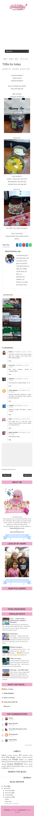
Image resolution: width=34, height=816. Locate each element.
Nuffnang (4, 761)
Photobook (10, 761)
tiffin (28, 69)
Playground (24, 761)
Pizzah (11, 352)
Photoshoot (17, 761)
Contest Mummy (27, 757)
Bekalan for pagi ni (16, 647)
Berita (3, 757)
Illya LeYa (12, 365)
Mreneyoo (7, 706)
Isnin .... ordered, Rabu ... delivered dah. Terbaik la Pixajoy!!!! (18, 620)
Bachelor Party (27, 755)
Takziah (4, 764)
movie (9, 766)
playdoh (26, 766)
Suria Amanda (13, 390)
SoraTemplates (14, 810)
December (8, 790)
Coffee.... (7, 799)
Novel (30, 760)
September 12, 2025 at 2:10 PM (22, 352)
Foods (23, 69)
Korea (21, 760)
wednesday (12, 768)
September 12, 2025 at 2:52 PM (21, 419)
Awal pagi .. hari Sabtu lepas (19, 670)
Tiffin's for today (15, 658)
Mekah (25, 759)
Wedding (10, 764)
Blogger (12, 757)
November (8, 792)
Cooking (4, 760)
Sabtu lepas (8, 801)
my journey (16, 766)
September (8, 797)
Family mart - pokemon (12, 803)
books (30, 764)
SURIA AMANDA (9, 693)
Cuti (9, 760)
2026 (5, 786)
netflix (22, 766)
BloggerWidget (28, 745)
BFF (20, 755)
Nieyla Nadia (13, 739)
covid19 (4, 766)
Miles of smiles (8, 689)
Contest (19, 757)
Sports (30, 761)
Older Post (27, 475)
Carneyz (11, 405)
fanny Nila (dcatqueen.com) (18, 729)
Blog (7, 757)
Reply (10, 360)
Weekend (18, 764)
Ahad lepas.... (14, 634)
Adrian (4, 755)
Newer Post (6, 475)
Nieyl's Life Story (9, 697)
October (7, 795)
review (30, 766)
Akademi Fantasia (12, 755)
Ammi (10, 419)
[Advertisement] (17, 34)
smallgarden (5, 768)
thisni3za (11, 378)
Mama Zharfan (13, 432)
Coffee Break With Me (11, 702)
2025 (5, 788)
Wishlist (26, 764)
